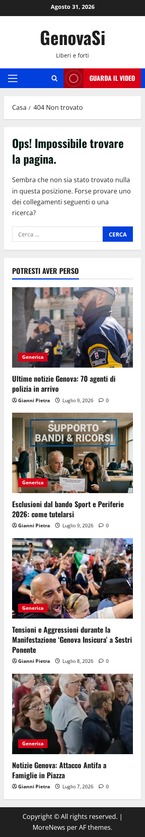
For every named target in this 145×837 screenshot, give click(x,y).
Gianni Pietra (34, 400)
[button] (12, 78)
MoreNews (49, 827)
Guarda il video (112, 78)
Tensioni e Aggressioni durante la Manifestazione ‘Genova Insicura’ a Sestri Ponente (72, 639)
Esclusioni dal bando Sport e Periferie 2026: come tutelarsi (68, 509)
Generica (33, 357)
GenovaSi (73, 37)
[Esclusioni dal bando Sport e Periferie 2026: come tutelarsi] (72, 453)
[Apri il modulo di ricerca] (55, 78)
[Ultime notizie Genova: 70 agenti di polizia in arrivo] (72, 327)
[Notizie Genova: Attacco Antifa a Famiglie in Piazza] (72, 714)
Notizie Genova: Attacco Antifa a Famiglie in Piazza (59, 770)
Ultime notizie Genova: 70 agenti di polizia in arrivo (64, 383)
